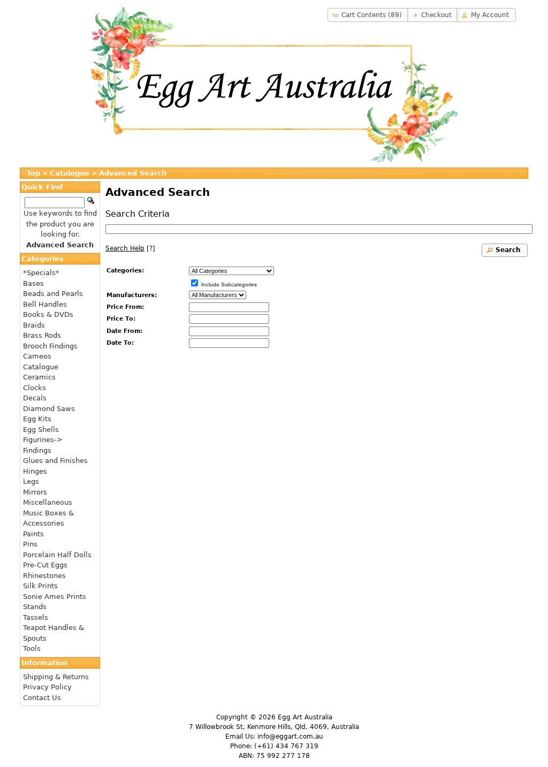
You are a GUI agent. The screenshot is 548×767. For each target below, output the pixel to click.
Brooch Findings (50, 346)
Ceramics (39, 377)
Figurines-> (43, 440)
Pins (30, 544)
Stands (35, 607)
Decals (35, 398)
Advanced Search (132, 173)
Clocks (34, 388)
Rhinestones (44, 576)
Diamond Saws (49, 409)
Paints (33, 534)
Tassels (35, 617)
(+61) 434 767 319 (286, 746)
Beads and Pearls (53, 294)
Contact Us (42, 698)
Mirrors (35, 492)
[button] (368, 15)
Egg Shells (41, 430)
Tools (32, 648)
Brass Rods (42, 335)
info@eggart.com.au (290, 736)
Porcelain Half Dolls (57, 555)
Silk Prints (40, 586)
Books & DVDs (48, 314)
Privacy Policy (47, 687)
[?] (130, 248)
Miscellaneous (47, 502)
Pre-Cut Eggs (45, 565)
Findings (37, 450)
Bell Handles (45, 304)
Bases (33, 283)
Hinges (35, 471)
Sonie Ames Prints (54, 597)
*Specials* (41, 273)
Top (33, 173)
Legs (31, 481)
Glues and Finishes (55, 461)
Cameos (37, 356)
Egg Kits (37, 419)
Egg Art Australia (305, 717)
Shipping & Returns (56, 677)
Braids (34, 325)
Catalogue (69, 173)
